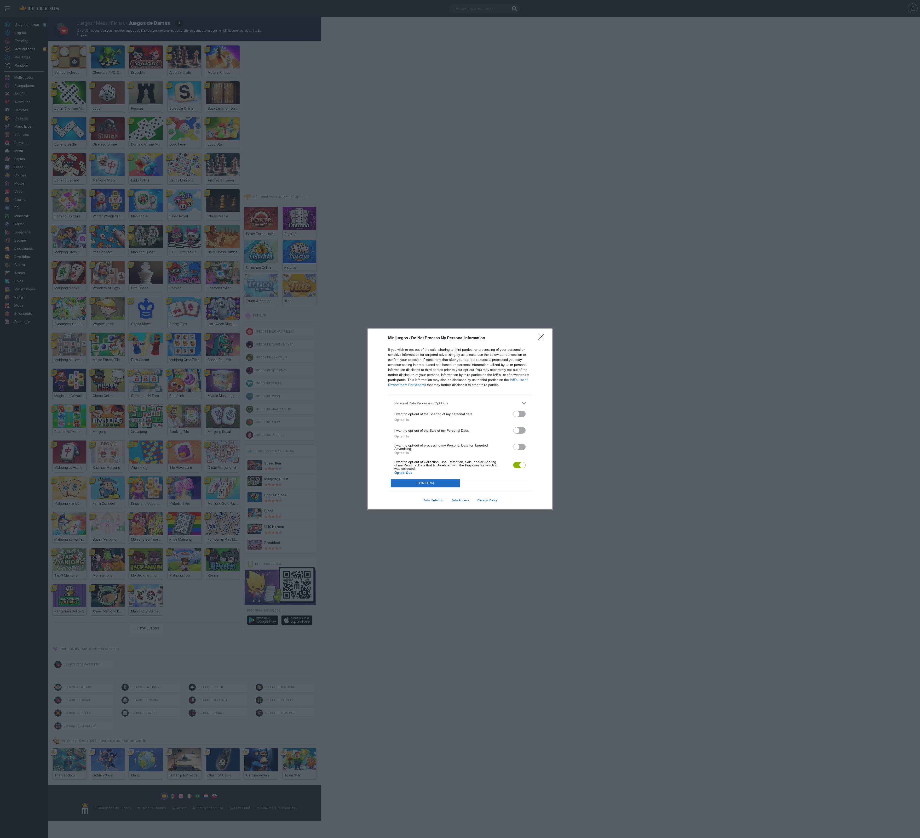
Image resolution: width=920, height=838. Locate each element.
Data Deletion (433, 500)
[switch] (519, 414)
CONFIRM (425, 483)
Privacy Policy (487, 500)
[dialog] (460, 419)
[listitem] (460, 403)
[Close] (542, 338)
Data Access (460, 500)
